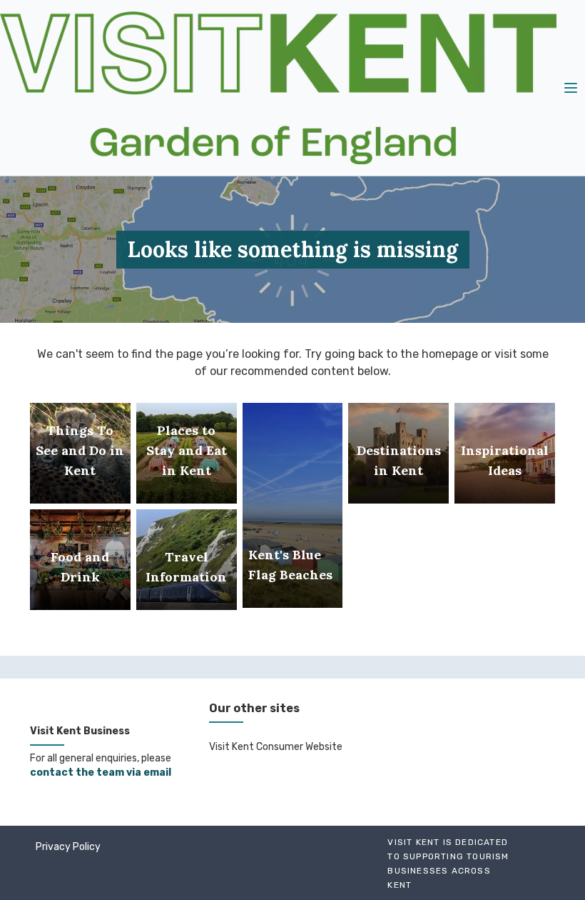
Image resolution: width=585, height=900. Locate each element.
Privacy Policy (68, 847)
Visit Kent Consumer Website (275, 747)
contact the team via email (100, 772)
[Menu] (570, 87)
